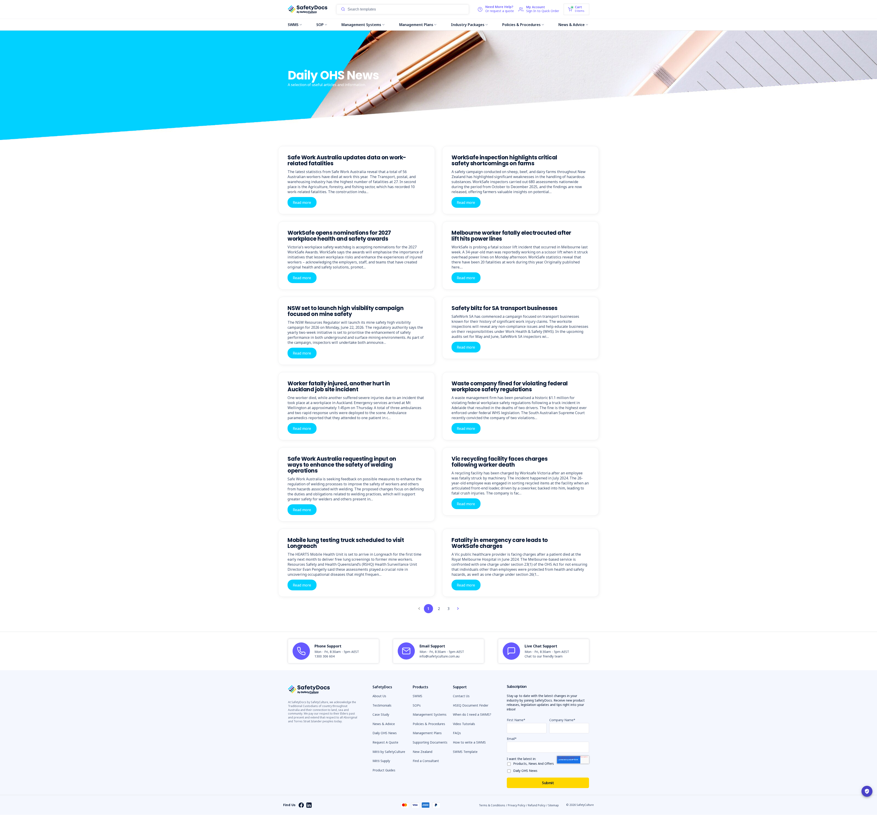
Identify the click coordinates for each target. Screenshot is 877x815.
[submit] (343, 9)
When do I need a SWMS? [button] (472, 714)
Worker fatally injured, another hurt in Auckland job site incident (339, 386)
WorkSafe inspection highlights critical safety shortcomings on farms (504, 160)
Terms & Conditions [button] (492, 805)
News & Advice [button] (383, 724)
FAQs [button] (457, 733)
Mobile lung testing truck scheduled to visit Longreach (346, 543)
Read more (302, 202)
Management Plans (416, 24)
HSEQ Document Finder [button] (470, 705)
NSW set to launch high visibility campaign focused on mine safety (346, 311)
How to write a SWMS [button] (469, 742)
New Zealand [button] (422, 751)
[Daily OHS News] (510, 770)
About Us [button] (379, 696)
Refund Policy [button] (536, 805)
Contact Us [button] (461, 696)
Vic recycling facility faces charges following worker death (499, 461)
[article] (333, 651)
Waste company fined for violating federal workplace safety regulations (510, 386)
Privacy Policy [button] (516, 805)
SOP (320, 24)
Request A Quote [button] (385, 742)
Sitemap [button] (553, 805)
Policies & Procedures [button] (429, 724)
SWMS (293, 24)
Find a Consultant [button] (426, 761)
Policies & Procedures (521, 24)
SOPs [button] (417, 705)
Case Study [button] (380, 714)
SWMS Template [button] (465, 751)
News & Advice (571, 24)
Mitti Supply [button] (381, 761)
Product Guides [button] (383, 770)
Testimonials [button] (381, 705)
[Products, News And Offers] (510, 763)
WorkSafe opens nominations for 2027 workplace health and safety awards (339, 235)
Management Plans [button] (427, 733)
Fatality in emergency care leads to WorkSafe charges (500, 543)
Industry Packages (467, 24)
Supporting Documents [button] (430, 742)
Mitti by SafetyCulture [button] (388, 751)
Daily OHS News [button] (384, 733)
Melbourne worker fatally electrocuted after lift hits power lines (511, 235)
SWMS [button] (417, 696)
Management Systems (361, 24)
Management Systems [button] (429, 714)
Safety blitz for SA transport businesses (504, 308)
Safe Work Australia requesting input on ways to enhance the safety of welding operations (342, 464)
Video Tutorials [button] (464, 724)
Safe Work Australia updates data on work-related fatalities (347, 160)
